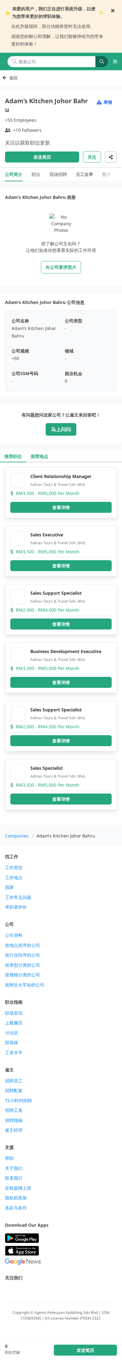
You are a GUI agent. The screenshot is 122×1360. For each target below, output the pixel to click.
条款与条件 (16, 1208)
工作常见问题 (18, 897)
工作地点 (14, 877)
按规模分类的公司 (22, 975)
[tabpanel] (61, 643)
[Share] (111, 156)
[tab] (13, 456)
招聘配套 (14, 1090)
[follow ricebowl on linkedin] (50, 1291)
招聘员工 (14, 1081)
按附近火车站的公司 (24, 985)
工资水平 (14, 1052)
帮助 (9, 1158)
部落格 (11, 1042)
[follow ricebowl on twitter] (9, 1291)
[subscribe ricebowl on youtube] (22, 1291)
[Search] (101, 61)
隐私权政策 (16, 1198)
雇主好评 (14, 1130)
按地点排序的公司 (22, 945)
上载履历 (14, 1023)
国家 (9, 887)
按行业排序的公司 (22, 955)
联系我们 (14, 1178)
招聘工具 (14, 1110)
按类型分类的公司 (22, 965)
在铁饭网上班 (18, 1188)
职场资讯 (14, 1013)
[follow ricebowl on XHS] (77, 1291)
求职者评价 (16, 907)
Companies (16, 836)
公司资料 (14, 935)
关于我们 (14, 1168)
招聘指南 (14, 1120)
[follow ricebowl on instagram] (36, 1291)
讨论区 (11, 1033)
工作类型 (14, 867)
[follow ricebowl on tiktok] (64, 1291)
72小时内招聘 (18, 1100)
